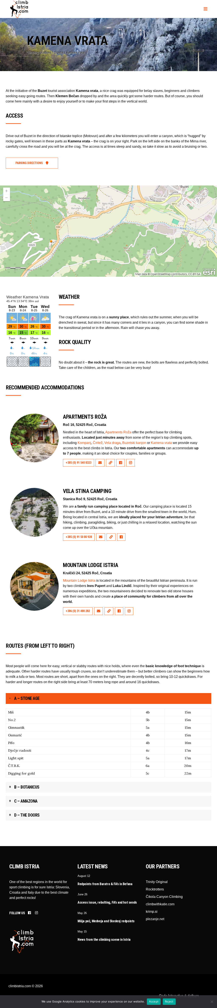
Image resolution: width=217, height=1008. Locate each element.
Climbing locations (39, 53)
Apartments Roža (118, 432)
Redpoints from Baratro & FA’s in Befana (105, 884)
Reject (169, 1001)
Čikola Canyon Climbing (164, 896)
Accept (154, 1001)
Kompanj (84, 443)
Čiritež (98, 443)
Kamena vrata (161, 443)
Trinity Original (157, 882)
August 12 (84, 875)
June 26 (82, 894)
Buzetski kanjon (134, 443)
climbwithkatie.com (160, 904)
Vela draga (112, 443)
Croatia (58, 53)
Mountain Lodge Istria (79, 580)
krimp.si (151, 911)
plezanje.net (155, 919)
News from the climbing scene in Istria (104, 940)
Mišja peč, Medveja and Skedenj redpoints (106, 921)
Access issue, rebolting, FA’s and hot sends (107, 902)
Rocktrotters (155, 889)
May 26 (82, 913)
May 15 (82, 931)
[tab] (108, 698)
